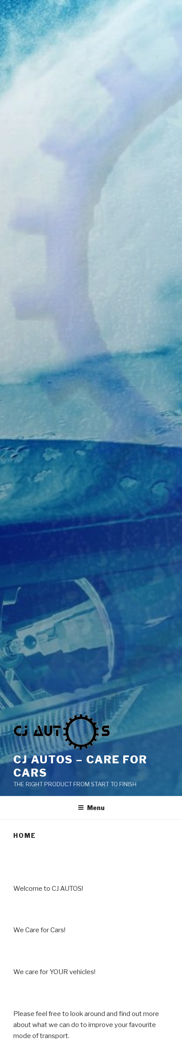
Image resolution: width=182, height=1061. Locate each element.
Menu (96, 807)
